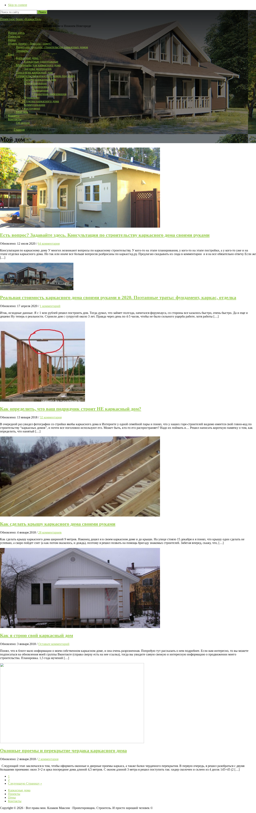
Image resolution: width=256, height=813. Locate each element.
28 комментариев (50, 532)
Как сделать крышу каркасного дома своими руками (57, 524)
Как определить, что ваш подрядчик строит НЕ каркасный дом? (70, 408)
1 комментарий (50, 306)
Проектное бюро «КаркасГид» (20, 19)
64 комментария (49, 243)
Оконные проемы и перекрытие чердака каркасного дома (63, 750)
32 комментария (51, 417)
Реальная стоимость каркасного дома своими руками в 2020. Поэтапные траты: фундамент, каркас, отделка (118, 297)
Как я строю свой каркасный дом (36, 635)
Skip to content (17, 5)
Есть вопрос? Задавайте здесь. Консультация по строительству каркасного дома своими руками (105, 235)
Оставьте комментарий (53, 644)
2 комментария (48, 759)
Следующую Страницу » (25, 783)
